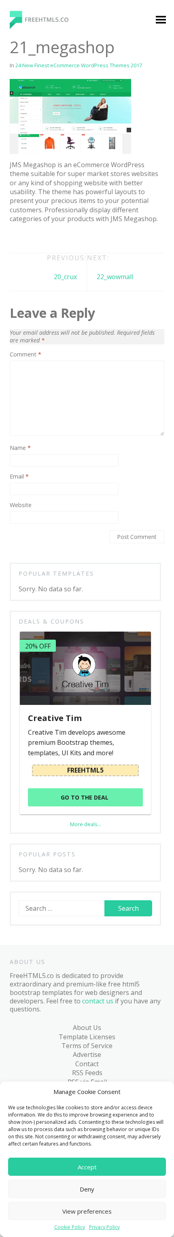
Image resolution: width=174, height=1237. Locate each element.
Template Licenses (87, 1036)
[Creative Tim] (85, 668)
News (27, 368)
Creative (31, 260)
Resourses (35, 584)
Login (96, 151)
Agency (29, 167)
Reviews (31, 600)
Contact (87, 1063)
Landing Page (39, 322)
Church (29, 213)
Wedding (32, 523)
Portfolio (32, 445)
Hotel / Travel (39, 306)
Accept (87, 1167)
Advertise (87, 1054)
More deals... (85, 824)
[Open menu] (160, 20)
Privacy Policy (104, 1227)
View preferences (87, 1211)
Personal (32, 414)
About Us (87, 1027)
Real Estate (35, 461)
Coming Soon (39, 229)
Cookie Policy (69, 1227)
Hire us (23, 615)
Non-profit (35, 383)
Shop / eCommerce (47, 507)
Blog (19, 538)
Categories (28, 136)
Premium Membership (121, 136)
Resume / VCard (43, 492)
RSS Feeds (87, 1072)
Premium (32, 151)
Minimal (31, 352)
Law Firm (32, 337)
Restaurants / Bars (47, 476)
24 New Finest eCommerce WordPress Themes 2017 (78, 65)
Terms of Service (87, 1045)
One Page (33, 399)
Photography (39, 430)
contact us (97, 1001)
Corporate (34, 244)
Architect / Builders (47, 182)
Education (34, 275)
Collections (35, 569)
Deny (87, 1189)
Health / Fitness (42, 291)
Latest (28, 554)
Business (32, 198)
